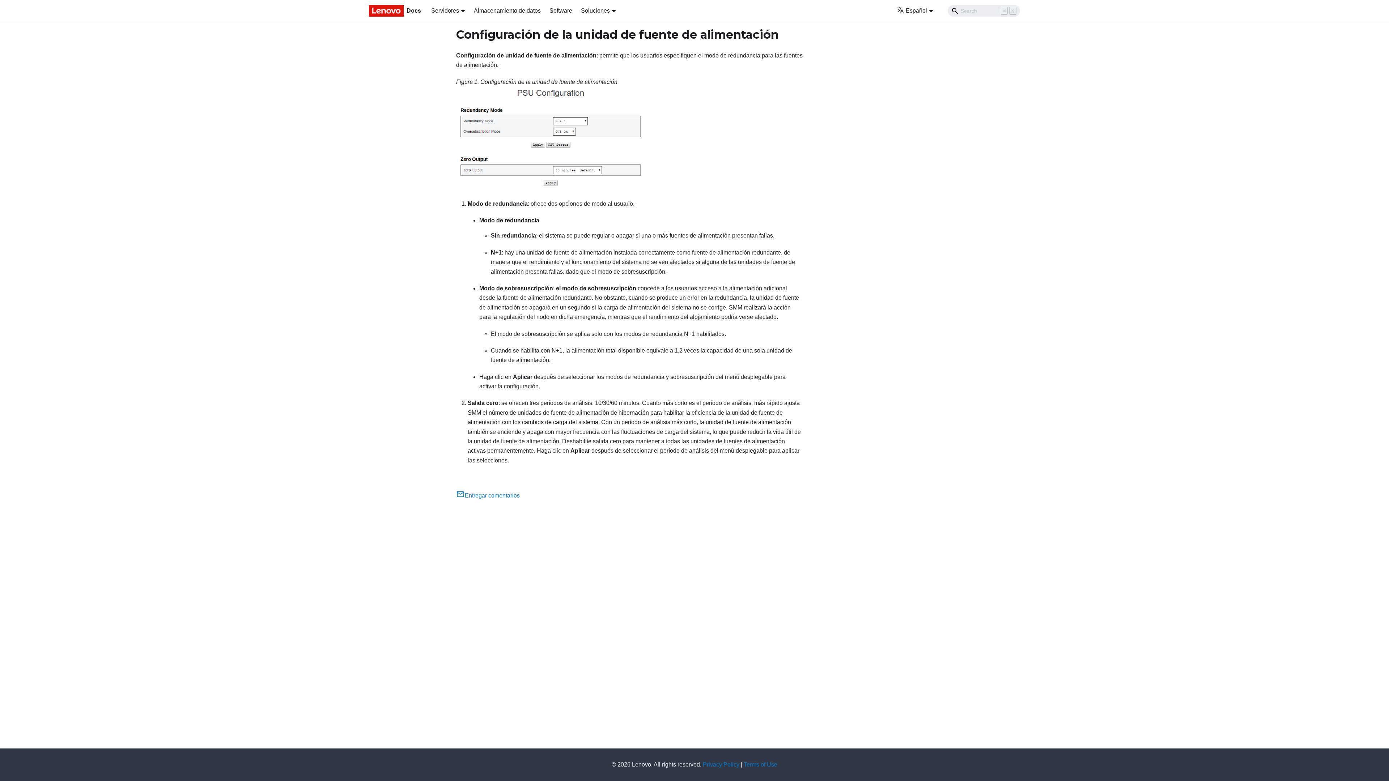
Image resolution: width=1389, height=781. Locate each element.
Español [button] (916, 11)
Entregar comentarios (492, 495)
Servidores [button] (445, 11)
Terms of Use (760, 764)
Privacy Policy (721, 764)
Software (560, 11)
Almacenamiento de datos (507, 11)
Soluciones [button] (595, 11)
